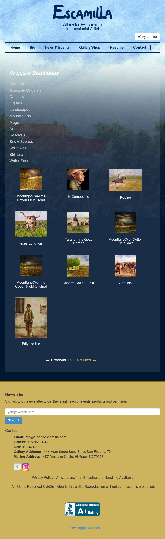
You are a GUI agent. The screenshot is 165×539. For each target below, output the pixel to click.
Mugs (14, 122)
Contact (139, 47)
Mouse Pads (20, 115)
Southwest (18, 147)
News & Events (57, 47)
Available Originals (25, 90)
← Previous (56, 359)
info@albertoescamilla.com (45, 436)
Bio (32, 47)
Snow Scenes (21, 141)
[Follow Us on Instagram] (25, 467)
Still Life (16, 154)
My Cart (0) (149, 36)
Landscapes (19, 109)
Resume (117, 47)
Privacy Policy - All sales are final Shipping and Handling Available (83, 477)
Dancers (16, 96)
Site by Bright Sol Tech (82, 527)
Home (15, 47)
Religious (17, 135)
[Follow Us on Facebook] (17, 467)
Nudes (15, 128)
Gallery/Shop (89, 47)
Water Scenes (21, 160)
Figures (15, 102)
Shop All (16, 83)
